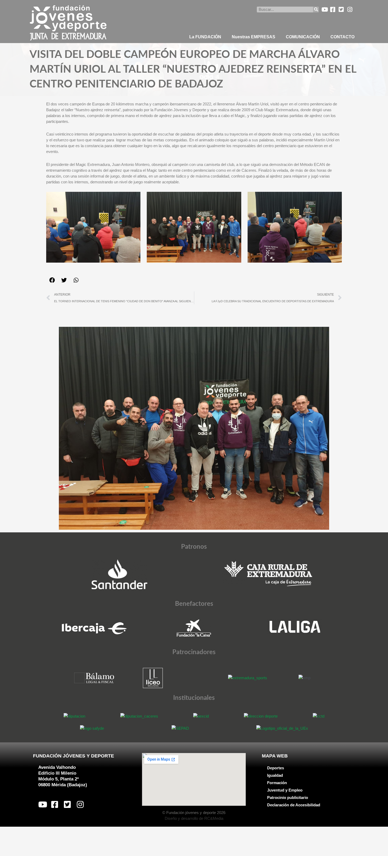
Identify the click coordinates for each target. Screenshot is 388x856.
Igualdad (275, 775)
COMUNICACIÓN (303, 37)
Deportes (275, 768)
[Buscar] (316, 9)
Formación (277, 782)
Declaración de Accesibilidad (293, 805)
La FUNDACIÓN (205, 37)
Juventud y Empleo (284, 790)
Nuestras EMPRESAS (253, 37)
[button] (52, 280)
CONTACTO (342, 37)
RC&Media (213, 818)
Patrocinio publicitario (287, 797)
